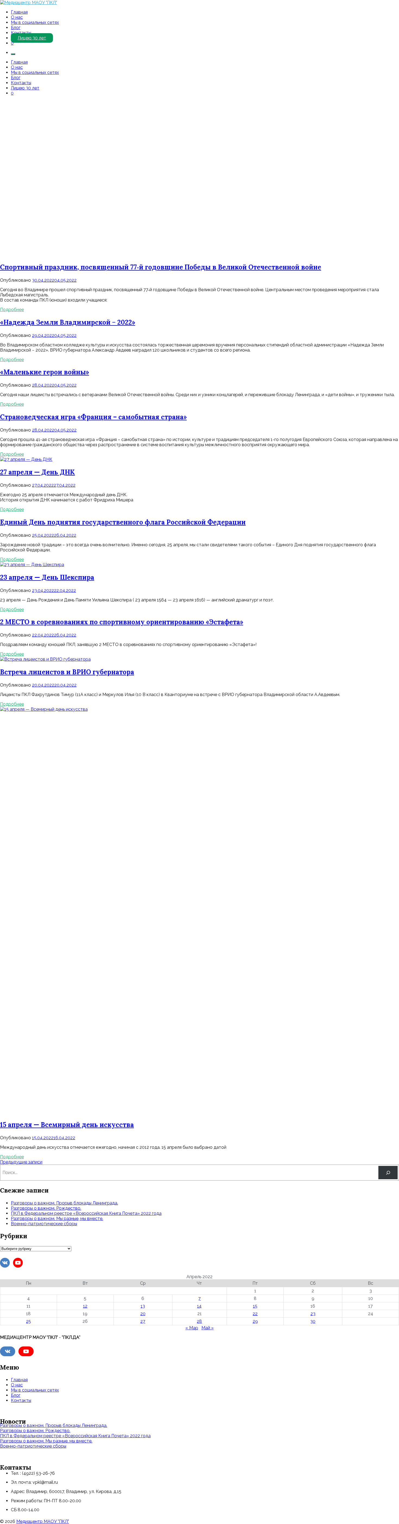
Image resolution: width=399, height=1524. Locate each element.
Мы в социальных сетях (35, 22)
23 (313, 1313)
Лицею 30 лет (32, 38)
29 (255, 1321)
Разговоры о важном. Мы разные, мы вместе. (57, 1218)
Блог (15, 27)
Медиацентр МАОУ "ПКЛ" (42, 1521)
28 (199, 1321)
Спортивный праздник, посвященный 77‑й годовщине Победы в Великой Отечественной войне (160, 267)
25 (28, 1321)
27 (142, 1321)
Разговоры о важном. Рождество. (46, 1208)
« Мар (191, 1327)
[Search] (388, 1172)
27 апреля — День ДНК (37, 472)
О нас (17, 17)
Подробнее (12, 309)
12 (85, 1306)
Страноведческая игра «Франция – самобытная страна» (93, 417)
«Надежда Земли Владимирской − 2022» (67, 322)
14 (199, 1306)
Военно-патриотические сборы (44, 1223)
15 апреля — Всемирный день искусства (67, 1125)
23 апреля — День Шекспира (47, 577)
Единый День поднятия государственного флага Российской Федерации (123, 522)
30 (312, 1321)
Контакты (21, 32)
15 (255, 1306)
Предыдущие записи (21, 1162)
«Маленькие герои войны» (44, 372)
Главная (19, 12)
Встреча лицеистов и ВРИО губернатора (67, 672)
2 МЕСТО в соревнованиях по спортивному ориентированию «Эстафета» (121, 622)
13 (143, 1306)
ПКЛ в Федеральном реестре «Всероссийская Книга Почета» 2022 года (86, 1213)
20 (142, 1313)
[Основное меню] (13, 54)
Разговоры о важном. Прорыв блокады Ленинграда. (64, 1203)
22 (255, 1313)
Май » (207, 1327)
